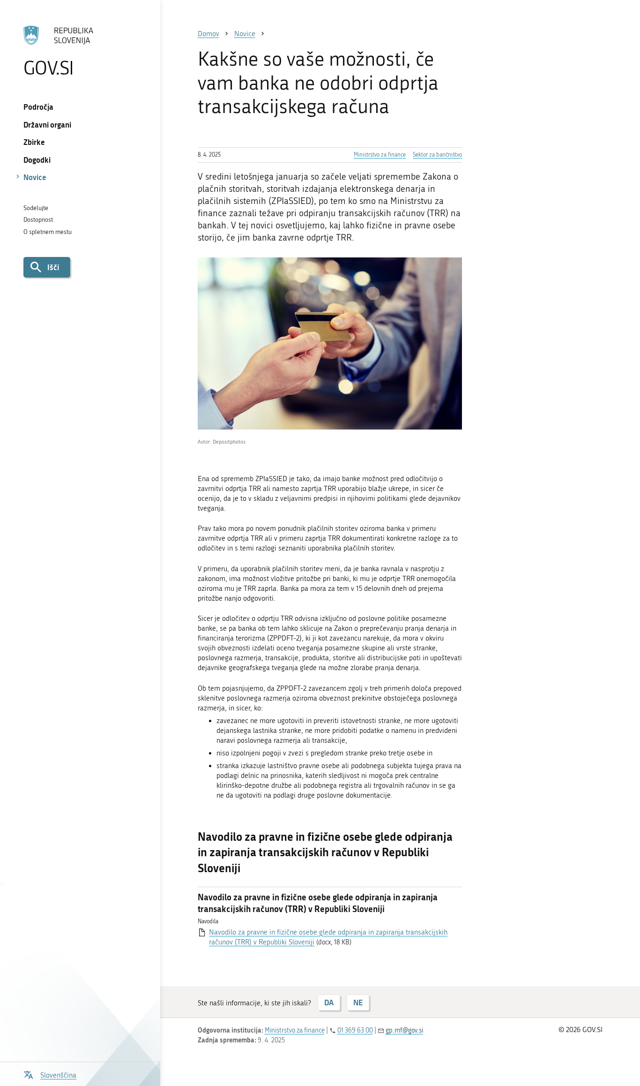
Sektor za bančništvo (437, 154)
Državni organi (47, 124)
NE (358, 1002)
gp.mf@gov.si (404, 1030)
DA (329, 1002)
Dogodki (37, 159)
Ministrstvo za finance (380, 154)
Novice (34, 177)
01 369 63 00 (355, 1030)
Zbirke (34, 141)
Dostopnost (38, 219)
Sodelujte (35, 207)
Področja (38, 106)
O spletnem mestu (47, 231)
